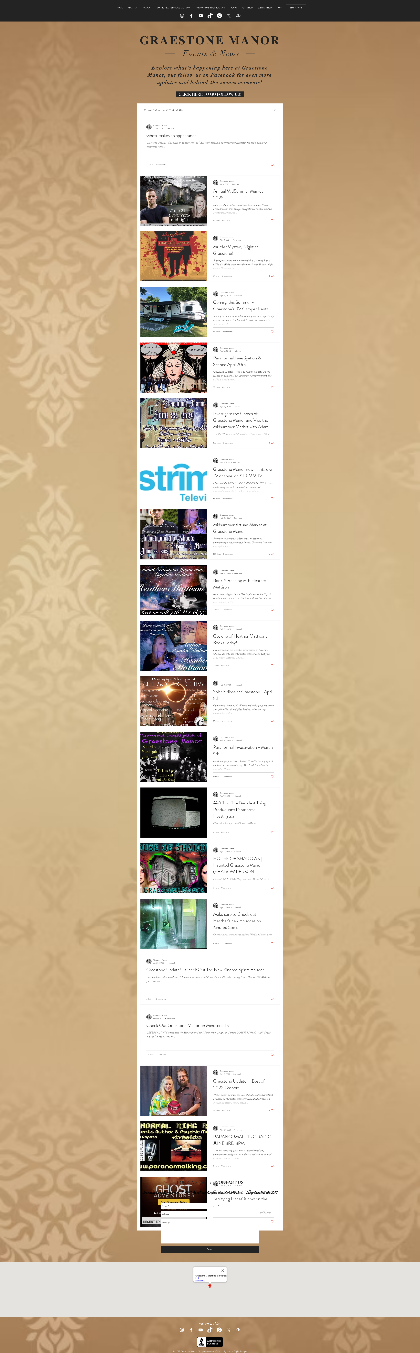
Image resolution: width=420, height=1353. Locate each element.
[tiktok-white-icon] (210, 15)
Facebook (223, 75)
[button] (275, 110)
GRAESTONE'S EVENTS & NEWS (161, 110)
